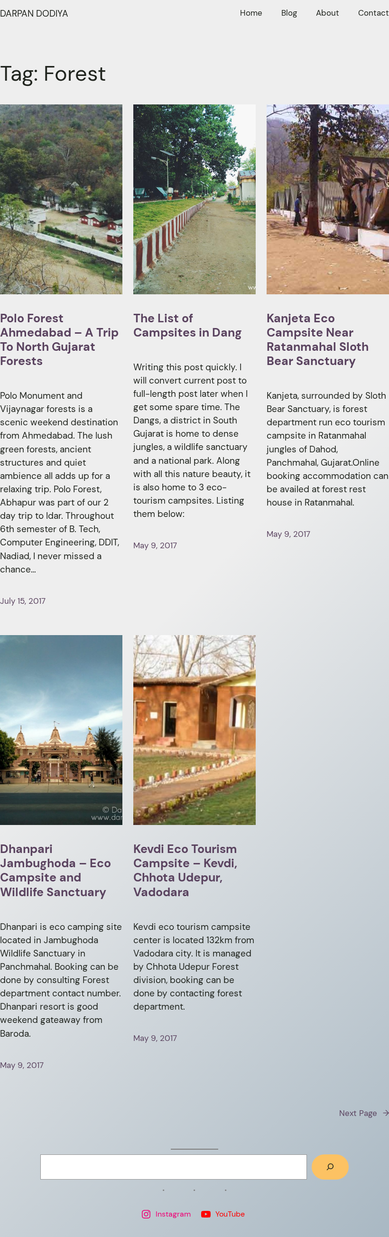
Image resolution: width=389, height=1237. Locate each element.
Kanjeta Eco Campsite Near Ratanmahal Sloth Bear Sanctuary (318, 340)
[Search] (330, 1167)
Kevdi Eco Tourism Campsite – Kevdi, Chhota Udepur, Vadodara (185, 871)
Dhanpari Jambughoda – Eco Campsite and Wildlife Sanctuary (55, 871)
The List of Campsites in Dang (187, 325)
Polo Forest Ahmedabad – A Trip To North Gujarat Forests (59, 340)
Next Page (364, 1113)
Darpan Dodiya (34, 13)
